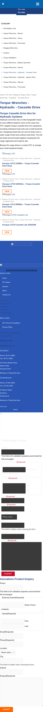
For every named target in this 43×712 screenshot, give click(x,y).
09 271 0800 (10, 355)
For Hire (21, 12)
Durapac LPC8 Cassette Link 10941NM (19, 225)
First (28, 486)
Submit (8, 574)
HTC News (6, 282)
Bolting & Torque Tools (21, 95)
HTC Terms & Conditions (11, 323)
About (4, 290)
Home (2, 95)
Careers (5, 286)
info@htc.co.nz (7, 346)
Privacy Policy (7, 327)
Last (27, 491)
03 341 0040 (10, 383)
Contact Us (6, 295)
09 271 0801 (8, 358)
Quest (20, 409)
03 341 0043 (8, 386)
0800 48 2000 (6, 341)
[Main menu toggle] (38, 4)
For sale (21, 9)
